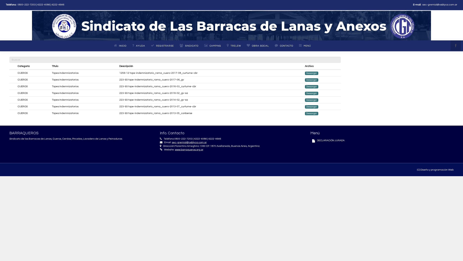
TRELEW (236, 46)
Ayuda (140, 46)
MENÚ (307, 46)
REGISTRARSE (165, 46)
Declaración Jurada (331, 140)
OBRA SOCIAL (260, 46)
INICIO (122, 46)
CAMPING (215, 46)
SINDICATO (191, 46)
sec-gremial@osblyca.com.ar (439, 4)
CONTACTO (286, 46)
